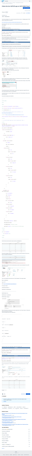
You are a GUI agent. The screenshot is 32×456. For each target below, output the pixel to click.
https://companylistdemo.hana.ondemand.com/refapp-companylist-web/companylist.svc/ (12, 22)
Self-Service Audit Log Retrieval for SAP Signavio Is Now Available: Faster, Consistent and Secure (15, 424)
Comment (4, 401)
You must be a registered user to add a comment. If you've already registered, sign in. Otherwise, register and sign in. (15, 399)
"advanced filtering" (4, 408)
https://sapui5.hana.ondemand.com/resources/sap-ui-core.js (15, 114)
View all (3, 448)
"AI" (13, 408)
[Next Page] (16, 409)
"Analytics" (21, 408)
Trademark (19, 454)
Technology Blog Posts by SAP (6, 415)
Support (22, 454)
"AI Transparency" (10, 408)
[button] (26, 13)
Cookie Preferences (26, 454)
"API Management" (26, 408)
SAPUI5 (3, 16)
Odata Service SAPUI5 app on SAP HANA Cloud (16, 6)
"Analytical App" (17, 408)
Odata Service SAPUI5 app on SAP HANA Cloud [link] (8, 3)
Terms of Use (7, 454)
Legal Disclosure (15, 454)
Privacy (4, 454)
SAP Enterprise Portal (7, 16)
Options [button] (23, 9)
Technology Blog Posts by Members (7, 420)
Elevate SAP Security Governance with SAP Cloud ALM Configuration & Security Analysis (14, 419)
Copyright (11, 454)
